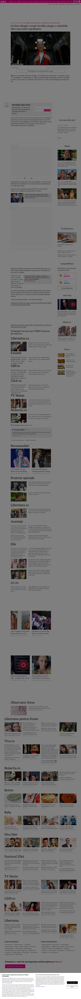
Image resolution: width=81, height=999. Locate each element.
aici (15, 991)
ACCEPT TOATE (72, 982)
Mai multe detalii (9, 982)
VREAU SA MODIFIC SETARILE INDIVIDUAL (72, 987)
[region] (40, 986)
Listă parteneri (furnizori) (40, 986)
